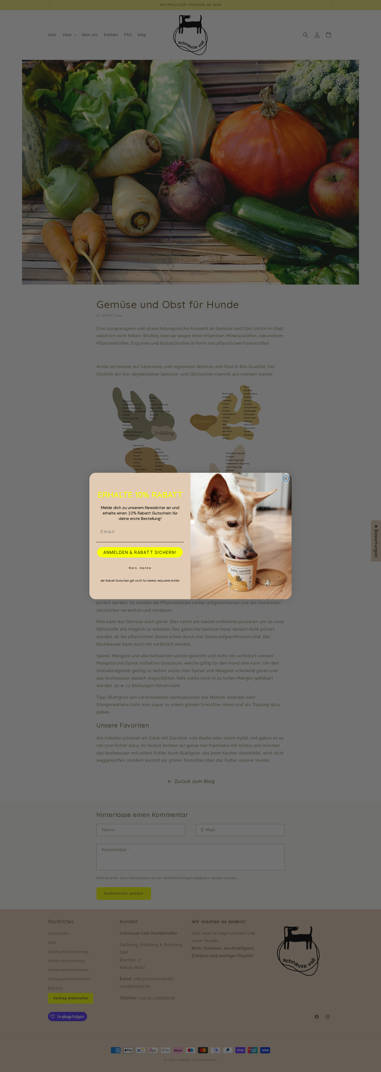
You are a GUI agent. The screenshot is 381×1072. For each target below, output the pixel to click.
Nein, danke (140, 568)
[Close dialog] (286, 478)
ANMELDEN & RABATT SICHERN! (140, 552)
